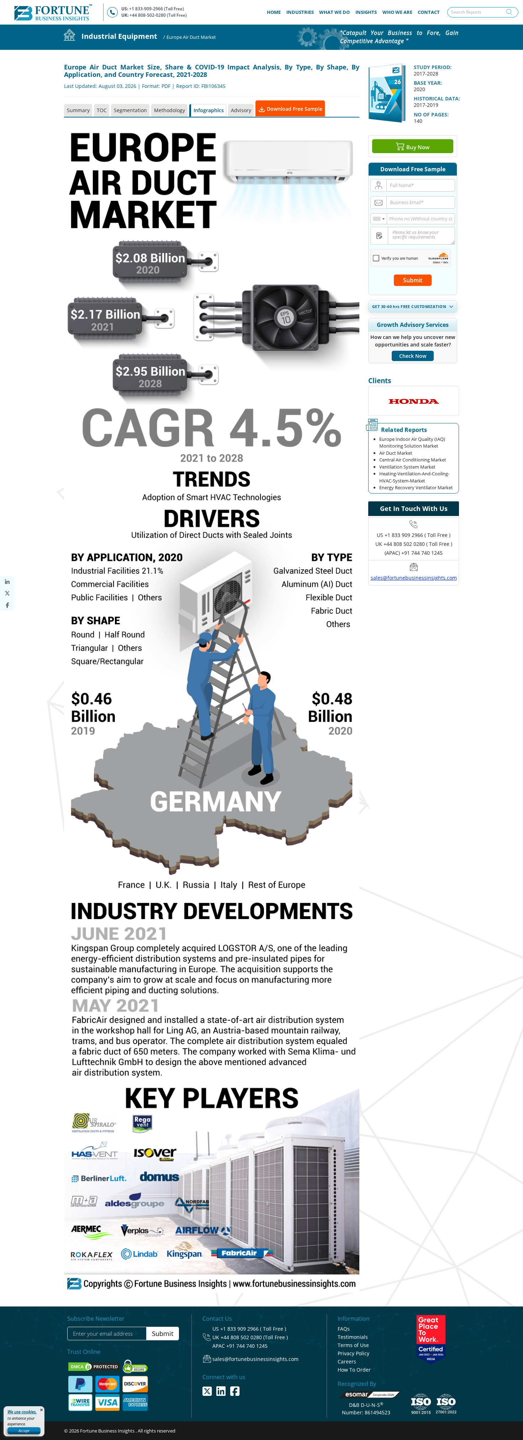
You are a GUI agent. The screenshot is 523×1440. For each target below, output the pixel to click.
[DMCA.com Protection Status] (94, 1366)
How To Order (354, 1369)
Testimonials (353, 1337)
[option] (413, 401)
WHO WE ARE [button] (397, 12)
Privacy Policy (353, 1353)
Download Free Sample (293, 108)
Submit (412, 280)
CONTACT (429, 12)
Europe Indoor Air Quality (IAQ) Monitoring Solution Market (412, 442)
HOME (275, 12)
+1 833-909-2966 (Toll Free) (156, 9)
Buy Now (417, 146)
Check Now (412, 356)
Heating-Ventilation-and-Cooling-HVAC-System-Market (414, 477)
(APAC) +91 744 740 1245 (414, 552)
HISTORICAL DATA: (437, 98)
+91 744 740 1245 (247, 1345)
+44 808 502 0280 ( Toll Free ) (418, 544)
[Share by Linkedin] (7, 582)
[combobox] (379, 219)
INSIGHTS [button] (366, 12)
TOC (102, 110)
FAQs (344, 1328)
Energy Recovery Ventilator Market (416, 487)
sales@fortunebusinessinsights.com (414, 577)
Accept (24, 1430)
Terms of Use (353, 1345)
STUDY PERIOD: (432, 67)
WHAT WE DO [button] (334, 12)
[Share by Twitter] (7, 593)
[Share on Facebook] (7, 605)
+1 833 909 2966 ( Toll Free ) (417, 535)
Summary (78, 110)
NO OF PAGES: (431, 114)
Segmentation (130, 110)
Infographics (209, 110)
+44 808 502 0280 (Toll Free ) (254, 1337)
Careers (347, 1361)
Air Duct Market (395, 453)
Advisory (241, 110)
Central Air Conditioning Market (412, 459)
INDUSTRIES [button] (300, 12)
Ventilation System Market (407, 467)
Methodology (169, 110)
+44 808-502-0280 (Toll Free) (158, 15)
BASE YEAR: (428, 82)
